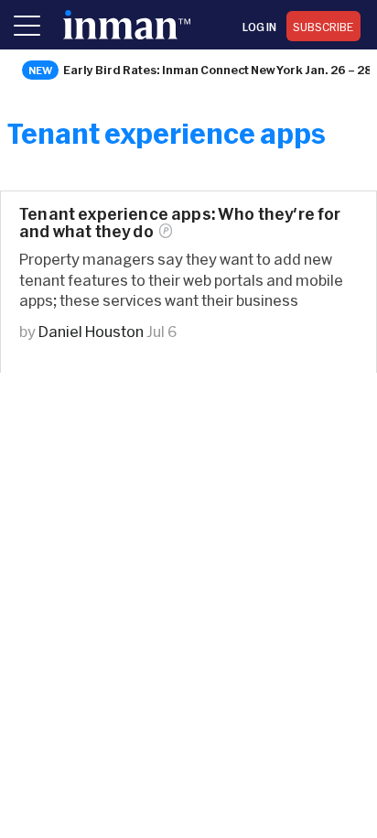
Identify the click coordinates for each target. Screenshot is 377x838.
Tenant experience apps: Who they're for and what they (180, 222)
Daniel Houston (91, 331)
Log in (259, 26)
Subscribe (323, 26)
